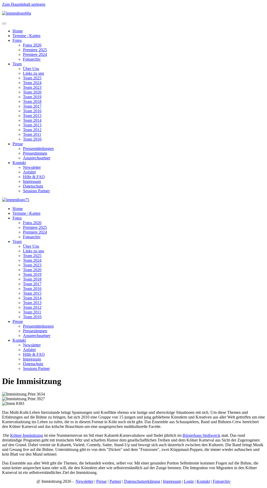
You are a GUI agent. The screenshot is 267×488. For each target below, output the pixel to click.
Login (189, 481)
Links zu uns (33, 73)
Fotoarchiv (32, 59)
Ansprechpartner (36, 158)
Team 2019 (32, 97)
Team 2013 (32, 125)
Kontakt (19, 162)
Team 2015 (32, 115)
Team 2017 (32, 106)
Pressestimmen (35, 153)
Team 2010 (32, 139)
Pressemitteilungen (38, 148)
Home (18, 31)
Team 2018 (32, 101)
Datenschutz (33, 186)
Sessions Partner (36, 191)
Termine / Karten (26, 35)
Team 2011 (32, 134)
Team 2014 (32, 120)
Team (17, 64)
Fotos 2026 (32, 45)
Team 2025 (32, 78)
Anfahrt (29, 172)
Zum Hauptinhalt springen (23, 4)
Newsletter (32, 167)
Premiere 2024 (35, 54)
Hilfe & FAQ (34, 177)
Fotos (17, 40)
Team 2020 (32, 92)
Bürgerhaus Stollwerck (201, 435)
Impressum (32, 181)
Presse (18, 144)
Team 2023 (32, 87)
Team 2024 (32, 82)
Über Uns (31, 68)
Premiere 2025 (35, 50)
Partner (115, 481)
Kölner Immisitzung (26, 435)
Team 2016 (32, 111)
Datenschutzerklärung (142, 481)
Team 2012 (32, 129)
